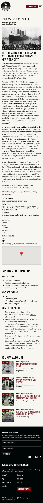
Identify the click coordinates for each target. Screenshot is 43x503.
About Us (20, 475)
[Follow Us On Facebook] (32, 457)
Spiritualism (6, 194)
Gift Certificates (24, 489)
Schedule (20, 479)
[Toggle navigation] (40, 6)
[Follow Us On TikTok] (39, 457)
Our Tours (20, 482)
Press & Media (6, 482)
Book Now (32, 6)
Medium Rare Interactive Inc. (9, 499)
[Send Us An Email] (29, 457)
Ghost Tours (5, 201)
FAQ (3, 479)
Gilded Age (18, 192)
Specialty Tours (22, 201)
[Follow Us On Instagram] (36, 457)
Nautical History (29, 192)
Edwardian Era (7, 192)
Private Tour (5, 475)
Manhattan (13, 201)
